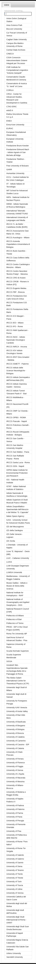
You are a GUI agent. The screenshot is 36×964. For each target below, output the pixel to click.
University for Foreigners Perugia (16, 702)
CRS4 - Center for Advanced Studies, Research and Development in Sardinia (16, 98)
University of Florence (15, 762)
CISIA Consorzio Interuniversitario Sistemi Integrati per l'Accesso (16, 60)
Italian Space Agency (15, 516)
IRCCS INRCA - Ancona (16, 347)
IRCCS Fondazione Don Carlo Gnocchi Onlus (16, 297)
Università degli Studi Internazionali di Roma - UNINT (16, 920)
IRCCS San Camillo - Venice (15, 440)
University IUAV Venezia (16, 707)
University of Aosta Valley (17, 711)
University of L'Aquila (15, 774)
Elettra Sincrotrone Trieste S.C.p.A (17, 115)
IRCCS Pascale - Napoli (16, 421)
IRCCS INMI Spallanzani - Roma (17, 331)
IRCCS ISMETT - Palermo (17, 364)
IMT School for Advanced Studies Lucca (17, 192)
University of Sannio (14, 862)
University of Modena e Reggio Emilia (16, 793)
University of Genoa (14, 770)
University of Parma (14, 813)
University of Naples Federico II (14, 800)
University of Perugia (15, 820)
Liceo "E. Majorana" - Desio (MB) (18, 552)
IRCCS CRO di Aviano (16, 278)
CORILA (10, 90)
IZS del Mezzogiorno (15, 526)
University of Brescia (15, 733)
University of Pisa (13, 831)
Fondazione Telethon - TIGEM (15, 160)
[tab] (6, 5)
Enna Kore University (15, 125)
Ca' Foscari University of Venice (16, 34)
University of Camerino (16, 741)
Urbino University (13, 953)
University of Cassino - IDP (17, 744)
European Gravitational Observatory (16, 133)
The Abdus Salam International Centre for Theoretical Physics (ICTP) (17, 681)
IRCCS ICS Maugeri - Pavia (15, 317)
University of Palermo (15, 809)
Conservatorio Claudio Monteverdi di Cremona (16, 78)
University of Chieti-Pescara (14, 753)
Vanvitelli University (14, 957)
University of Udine (14, 889)
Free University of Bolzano (17, 166)
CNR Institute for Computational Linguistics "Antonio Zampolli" (17, 70)
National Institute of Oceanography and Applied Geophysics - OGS (17, 602)
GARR (9, 169)
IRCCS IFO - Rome (14, 326)
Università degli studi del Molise (16, 904)
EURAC (9, 128)
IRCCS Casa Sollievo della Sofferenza (17, 259)
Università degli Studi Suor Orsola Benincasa (17, 928)
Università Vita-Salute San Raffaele (17, 948)
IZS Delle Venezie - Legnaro (14, 535)
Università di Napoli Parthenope (14, 934)
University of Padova (15, 805)
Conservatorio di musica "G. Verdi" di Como (16, 84)
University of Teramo (15, 870)
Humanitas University (15, 173)
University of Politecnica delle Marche (16, 836)
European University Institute (15, 140)
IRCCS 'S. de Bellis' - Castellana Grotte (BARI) (16, 225)
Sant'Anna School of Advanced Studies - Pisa (16, 638)
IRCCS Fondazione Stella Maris (17, 310)
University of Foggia (14, 766)
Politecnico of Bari (14, 619)
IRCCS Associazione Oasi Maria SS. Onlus (17, 232)
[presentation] (6, 5)
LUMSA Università (14, 572)
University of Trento (14, 874)
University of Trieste (14, 878)
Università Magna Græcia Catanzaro (17, 941)
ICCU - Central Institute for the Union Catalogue (17, 178)
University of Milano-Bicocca (15, 786)
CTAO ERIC (11, 106)
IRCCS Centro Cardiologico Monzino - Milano (18, 265)
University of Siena (14, 866)
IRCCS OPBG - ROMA (16, 417)
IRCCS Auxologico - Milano (17, 237)
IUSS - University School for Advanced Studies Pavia (18, 521)
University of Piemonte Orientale (15, 825)
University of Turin (14, 881)
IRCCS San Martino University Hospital (14, 446)
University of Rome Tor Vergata (16, 849)
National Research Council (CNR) (17, 610)
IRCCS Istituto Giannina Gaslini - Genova (16, 385)
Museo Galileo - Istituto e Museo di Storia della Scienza (16, 586)
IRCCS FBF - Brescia (15, 292)
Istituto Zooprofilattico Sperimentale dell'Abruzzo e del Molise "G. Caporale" (17, 509)
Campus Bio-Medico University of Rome (15, 44)
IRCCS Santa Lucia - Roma (18, 462)
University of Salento (15, 855)
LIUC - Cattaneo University (17, 558)
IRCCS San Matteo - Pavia (17, 452)
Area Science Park (14, 25)
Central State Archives (15, 50)
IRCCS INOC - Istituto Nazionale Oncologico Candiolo (15, 340)
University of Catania (15, 748)
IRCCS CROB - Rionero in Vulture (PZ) (17, 283)
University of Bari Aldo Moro (15, 716)
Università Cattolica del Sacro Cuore (16, 898)
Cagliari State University (16, 39)
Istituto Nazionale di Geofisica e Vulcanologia (16, 494)
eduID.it (9, 110)
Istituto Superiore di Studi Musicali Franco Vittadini (17, 501)
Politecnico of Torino (14, 623)
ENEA (9, 121)
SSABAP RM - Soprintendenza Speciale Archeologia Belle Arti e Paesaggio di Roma (17, 669)
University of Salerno (15, 859)
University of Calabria (15, 737)
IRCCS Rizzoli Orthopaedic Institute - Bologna (17, 433)
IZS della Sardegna (14, 530)
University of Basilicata (16, 722)
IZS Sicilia (10, 541)
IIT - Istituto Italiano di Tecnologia (15, 185)
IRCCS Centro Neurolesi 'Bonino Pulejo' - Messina (17, 272)
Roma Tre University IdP (16, 634)
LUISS (9, 562)
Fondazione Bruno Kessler (17, 146)
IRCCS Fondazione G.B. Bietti (16, 304)
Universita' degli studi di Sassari (16, 695)
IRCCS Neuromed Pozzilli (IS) (17, 405)
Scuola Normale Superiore (17, 651)
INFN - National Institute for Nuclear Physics (17, 198)
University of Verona (14, 893)
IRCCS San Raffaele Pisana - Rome (15, 457)
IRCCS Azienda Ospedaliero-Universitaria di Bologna (18, 244)
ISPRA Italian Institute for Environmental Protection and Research (17, 473)
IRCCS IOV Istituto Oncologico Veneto (14, 351)
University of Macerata (15, 778)
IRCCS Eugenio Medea (16, 288)
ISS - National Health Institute (15, 481)
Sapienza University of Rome (15, 645)
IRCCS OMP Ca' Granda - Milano (17, 412)
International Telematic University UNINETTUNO (17, 212)
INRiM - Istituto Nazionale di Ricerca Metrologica (17, 205)
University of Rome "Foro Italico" (17, 843)
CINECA (10, 54)
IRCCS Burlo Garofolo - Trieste (16, 252)
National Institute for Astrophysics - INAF (14, 594)
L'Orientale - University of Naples (17, 546)
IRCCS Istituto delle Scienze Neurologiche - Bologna (16, 371)
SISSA (9, 661)
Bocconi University (14, 29)
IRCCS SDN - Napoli (15, 466)
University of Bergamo (15, 725)
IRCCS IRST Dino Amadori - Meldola (17, 358)
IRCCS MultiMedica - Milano (15, 398)
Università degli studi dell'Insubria (15, 911)
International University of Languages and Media (17, 218)
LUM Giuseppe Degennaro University (17, 567)
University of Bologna (15, 729)
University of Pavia (14, 817)
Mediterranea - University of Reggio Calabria (18, 577)
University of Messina (15, 781)
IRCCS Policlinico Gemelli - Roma (18, 426)
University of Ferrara (15, 759)
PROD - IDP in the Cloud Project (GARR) (17, 628)
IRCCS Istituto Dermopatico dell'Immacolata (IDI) (18, 378)
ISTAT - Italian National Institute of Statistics (16, 487)
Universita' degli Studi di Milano (16, 688)
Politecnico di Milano (15, 615)
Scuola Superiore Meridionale (13, 656)
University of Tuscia (14, 885)
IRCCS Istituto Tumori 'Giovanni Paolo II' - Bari (16, 392)
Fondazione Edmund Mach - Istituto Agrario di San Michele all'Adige (17, 152)
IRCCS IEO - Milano (15, 323)
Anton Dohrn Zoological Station (16, 19)
